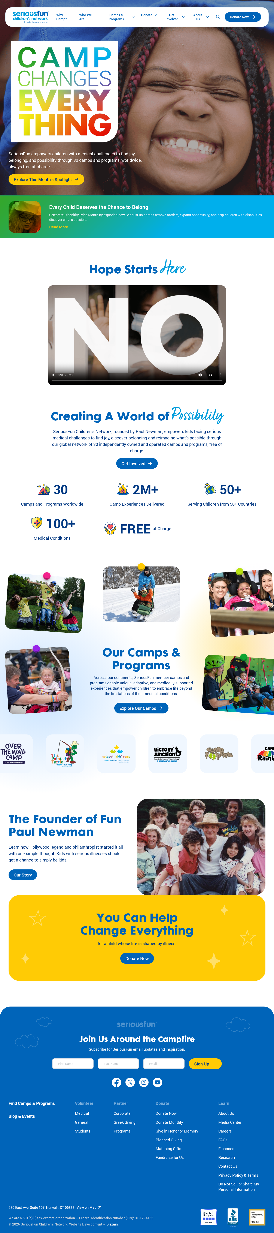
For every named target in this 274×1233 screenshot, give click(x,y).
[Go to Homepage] (31, 17)
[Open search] (217, 16)
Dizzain (112, 1224)
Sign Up (201, 1064)
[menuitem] (65, 17)
